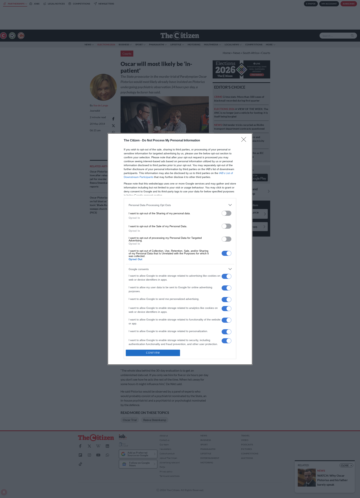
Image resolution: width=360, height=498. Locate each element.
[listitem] (180, 205)
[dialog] (180, 249)
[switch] (226, 213)
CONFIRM (153, 352)
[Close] (244, 140)
